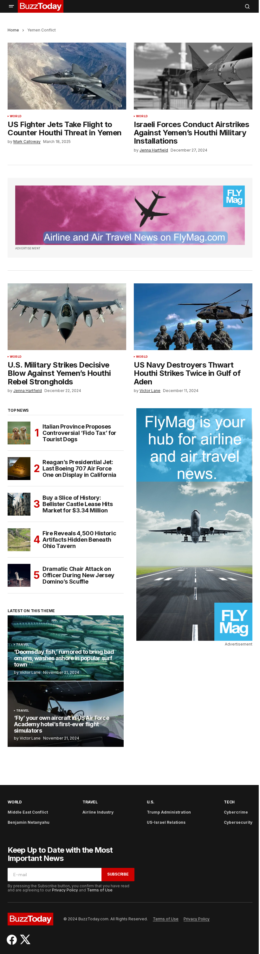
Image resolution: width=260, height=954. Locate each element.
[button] (11, 6)
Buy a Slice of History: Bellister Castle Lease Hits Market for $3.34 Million (77, 504)
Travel (22, 644)
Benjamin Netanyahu (28, 822)
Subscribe (118, 874)
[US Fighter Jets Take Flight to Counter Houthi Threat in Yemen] (67, 76)
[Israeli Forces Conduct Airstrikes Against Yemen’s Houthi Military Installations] (193, 76)
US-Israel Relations (166, 822)
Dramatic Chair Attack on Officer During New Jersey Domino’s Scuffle (78, 575)
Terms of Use (100, 890)
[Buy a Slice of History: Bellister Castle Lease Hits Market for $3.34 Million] (19, 504)
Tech (229, 802)
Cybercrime (236, 812)
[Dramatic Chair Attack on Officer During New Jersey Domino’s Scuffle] (19, 575)
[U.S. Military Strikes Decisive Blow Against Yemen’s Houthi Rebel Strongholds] (67, 316)
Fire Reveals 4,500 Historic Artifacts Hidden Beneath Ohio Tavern (79, 539)
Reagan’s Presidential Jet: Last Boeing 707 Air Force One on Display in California (79, 468)
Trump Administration (169, 812)
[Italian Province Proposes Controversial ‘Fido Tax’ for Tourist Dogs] (19, 433)
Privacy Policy (65, 890)
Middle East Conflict (28, 812)
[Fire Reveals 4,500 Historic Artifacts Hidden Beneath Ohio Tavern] (19, 539)
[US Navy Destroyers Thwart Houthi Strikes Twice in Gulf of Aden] (193, 316)
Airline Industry (98, 812)
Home (13, 30)
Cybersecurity (238, 822)
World (16, 116)
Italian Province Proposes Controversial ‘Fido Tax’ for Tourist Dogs (79, 433)
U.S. (150, 802)
